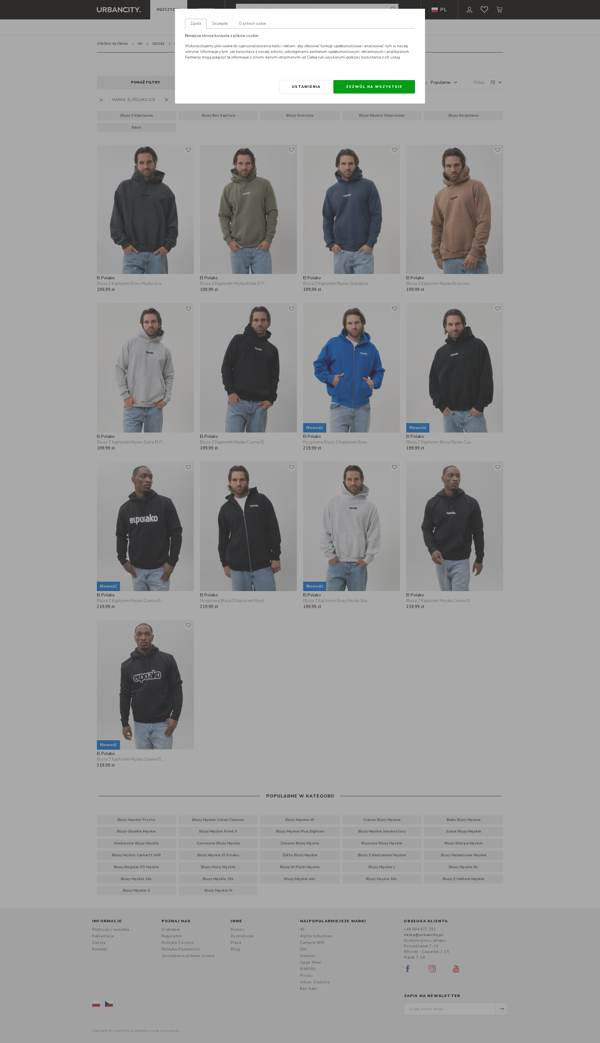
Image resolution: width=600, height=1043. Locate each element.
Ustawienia (306, 86)
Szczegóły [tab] (220, 23)
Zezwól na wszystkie (374, 86)
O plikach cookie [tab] (252, 23)
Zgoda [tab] (195, 23)
